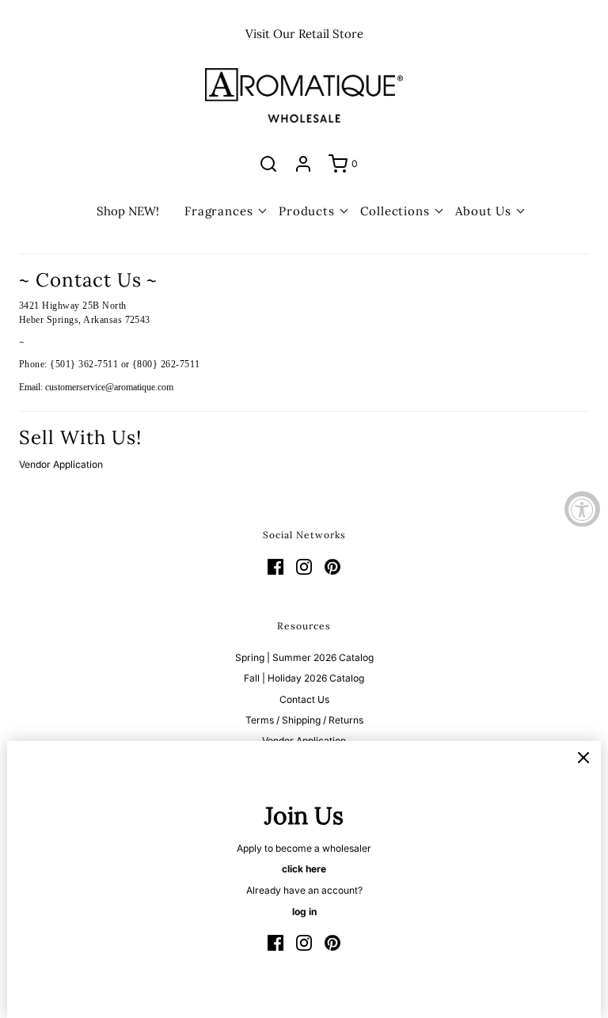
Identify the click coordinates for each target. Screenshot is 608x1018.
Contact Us (304, 699)
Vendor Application (61, 464)
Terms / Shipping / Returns (304, 720)
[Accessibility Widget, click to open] (582, 509)
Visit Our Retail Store (304, 33)
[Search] (268, 163)
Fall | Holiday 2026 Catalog (304, 678)
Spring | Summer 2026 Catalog (304, 657)
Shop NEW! (128, 210)
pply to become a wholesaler (307, 848)
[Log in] (303, 163)
